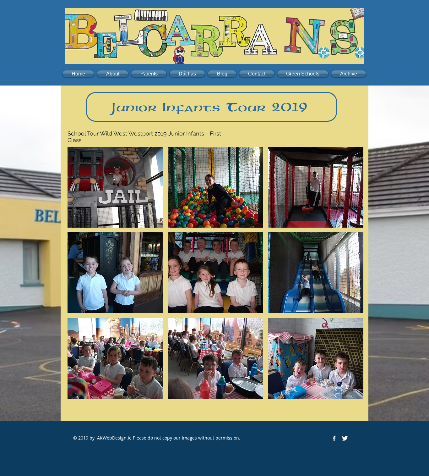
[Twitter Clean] (344, 438)
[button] (112, 73)
